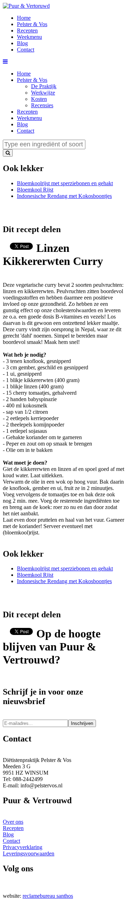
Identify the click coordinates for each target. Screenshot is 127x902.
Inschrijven (82, 723)
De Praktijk (43, 86)
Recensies (42, 105)
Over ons (13, 822)
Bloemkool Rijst (35, 190)
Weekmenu (29, 118)
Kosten (39, 99)
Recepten (27, 112)
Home (24, 74)
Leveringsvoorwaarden (28, 853)
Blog (22, 124)
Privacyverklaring (22, 847)
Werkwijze (43, 93)
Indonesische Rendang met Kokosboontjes (64, 196)
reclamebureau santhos (48, 896)
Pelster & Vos (32, 80)
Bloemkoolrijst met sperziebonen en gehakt (65, 183)
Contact (25, 131)
